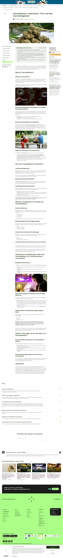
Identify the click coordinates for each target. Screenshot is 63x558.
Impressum (41, 511)
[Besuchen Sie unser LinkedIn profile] (11, 541)
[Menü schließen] (2, 7)
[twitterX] (7, 67)
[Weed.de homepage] (4, 5)
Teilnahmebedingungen (42, 519)
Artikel (11, 9)
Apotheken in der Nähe (6, 517)
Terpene (9, 473)
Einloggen (17, 511)
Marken (4, 521)
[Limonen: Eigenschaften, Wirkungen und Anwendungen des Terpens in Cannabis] (9, 467)
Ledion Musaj (51, 71)
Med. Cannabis (5, 513)
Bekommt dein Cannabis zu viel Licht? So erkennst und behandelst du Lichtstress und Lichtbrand (38, 476)
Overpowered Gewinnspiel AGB (42, 523)
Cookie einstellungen (41, 525)
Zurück (5, 13)
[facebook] (3, 67)
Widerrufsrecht (42, 515)
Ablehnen (53, 553)
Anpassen (52, 550)
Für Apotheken (54, 514)
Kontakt (28, 515)
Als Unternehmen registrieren (18, 515)
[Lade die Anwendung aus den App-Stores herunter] (6, 536)
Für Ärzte (53, 511)
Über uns (28, 517)
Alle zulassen (53, 547)
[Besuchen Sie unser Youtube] (9, 541)
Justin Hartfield (52, 58)
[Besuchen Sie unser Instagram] (4, 541)
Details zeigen (14, 556)
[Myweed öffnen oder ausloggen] (60, 5)
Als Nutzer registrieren (17, 513)
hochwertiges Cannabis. (25, 346)
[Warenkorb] (58, 5)
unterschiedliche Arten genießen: (41, 265)
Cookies (40, 517)
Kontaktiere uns (57, 499)
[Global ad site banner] (31, 2)
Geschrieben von (16, 452)
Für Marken (53, 512)
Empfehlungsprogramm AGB (42, 521)
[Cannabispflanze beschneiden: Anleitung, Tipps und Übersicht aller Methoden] (54, 467)
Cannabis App (29, 512)
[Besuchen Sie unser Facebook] (6, 541)
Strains (4, 518)
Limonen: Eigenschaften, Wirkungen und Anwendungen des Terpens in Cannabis (8, 476)
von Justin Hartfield (19, 19)
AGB (39, 514)
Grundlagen (8, 9)
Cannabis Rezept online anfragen (55, 54)
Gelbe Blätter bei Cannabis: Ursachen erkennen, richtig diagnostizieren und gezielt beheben (23, 476)
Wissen (5, 9)
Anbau (24, 473)
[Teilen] (10, 67)
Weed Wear (29, 511)
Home (3, 9)
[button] (50, 6)
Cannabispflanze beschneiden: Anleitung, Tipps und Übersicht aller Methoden (53, 476)
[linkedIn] (5, 67)
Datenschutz (41, 512)
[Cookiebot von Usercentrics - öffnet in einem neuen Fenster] (6, 556)
